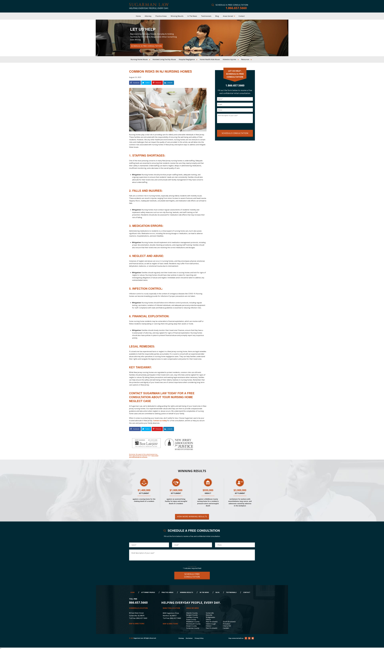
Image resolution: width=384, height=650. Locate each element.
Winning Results (186, 592)
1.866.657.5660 (236, 8)
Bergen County (192, 615)
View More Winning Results (192, 516)
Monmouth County (193, 624)
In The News (204, 592)
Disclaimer (189, 638)
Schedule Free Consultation (192, 575)
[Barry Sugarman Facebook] (246, 638)
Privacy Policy (199, 638)
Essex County (191, 619)
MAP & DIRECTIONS (136, 623)
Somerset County (192, 628)
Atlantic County (192, 613)
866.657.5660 (138, 602)
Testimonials (231, 592)
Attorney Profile (148, 592)
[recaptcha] (192, 566)
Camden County (192, 617)
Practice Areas (167, 592)
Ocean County (191, 626)
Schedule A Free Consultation (146, 46)
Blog (217, 592)
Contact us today (160, 420)
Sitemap (181, 638)
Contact (246, 592)
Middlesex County (193, 621)
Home (132, 592)
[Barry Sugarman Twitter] (249, 638)
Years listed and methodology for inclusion (143, 456)
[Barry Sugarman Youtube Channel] (253, 638)
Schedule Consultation (235, 133)
